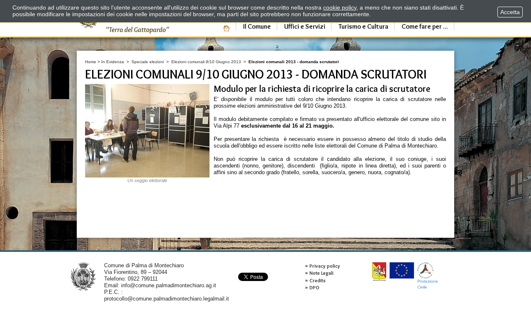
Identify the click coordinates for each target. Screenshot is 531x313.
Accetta (510, 12)
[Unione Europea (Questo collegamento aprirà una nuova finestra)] (402, 270)
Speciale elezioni (148, 61)
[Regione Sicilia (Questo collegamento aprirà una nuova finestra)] (379, 271)
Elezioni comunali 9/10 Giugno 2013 (206, 61)
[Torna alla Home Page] (83, 276)
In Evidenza (112, 61)
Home (90, 61)
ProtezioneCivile (427, 284)
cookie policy (339, 7)
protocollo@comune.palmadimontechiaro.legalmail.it (166, 299)
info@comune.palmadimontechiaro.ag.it (168, 285)
